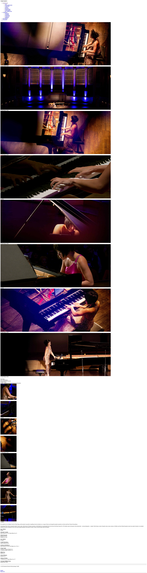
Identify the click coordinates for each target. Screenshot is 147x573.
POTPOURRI (7, 9)
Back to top (2, 571)
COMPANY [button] (5, 12)
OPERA (6, 7)
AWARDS (7, 14)
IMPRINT (7, 17)
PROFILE (7, 13)
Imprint (1, 570)
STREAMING (8, 10)
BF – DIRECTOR (8, 11)
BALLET (7, 8)
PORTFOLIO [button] (5, 3)
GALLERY (5, 19)
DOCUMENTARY (8, 5)
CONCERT (7, 6)
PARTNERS (7, 15)
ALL (6, 4)
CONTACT (7, 16)
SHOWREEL (5, 18)
